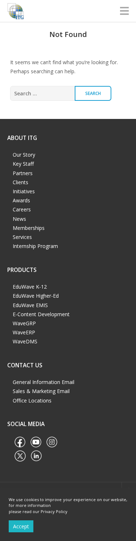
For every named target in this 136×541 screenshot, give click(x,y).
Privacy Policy (54, 511)
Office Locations (32, 400)
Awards (21, 200)
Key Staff (23, 163)
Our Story (24, 154)
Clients (20, 182)
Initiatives (24, 191)
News (19, 218)
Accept (21, 526)
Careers (22, 209)
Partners (23, 173)
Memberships (29, 227)
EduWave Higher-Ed (36, 295)
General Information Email (43, 382)
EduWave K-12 (30, 286)
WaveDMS (25, 341)
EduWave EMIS (30, 305)
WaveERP (24, 332)
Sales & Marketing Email (41, 391)
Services (22, 237)
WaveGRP (24, 323)
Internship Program (35, 246)
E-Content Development (41, 314)
